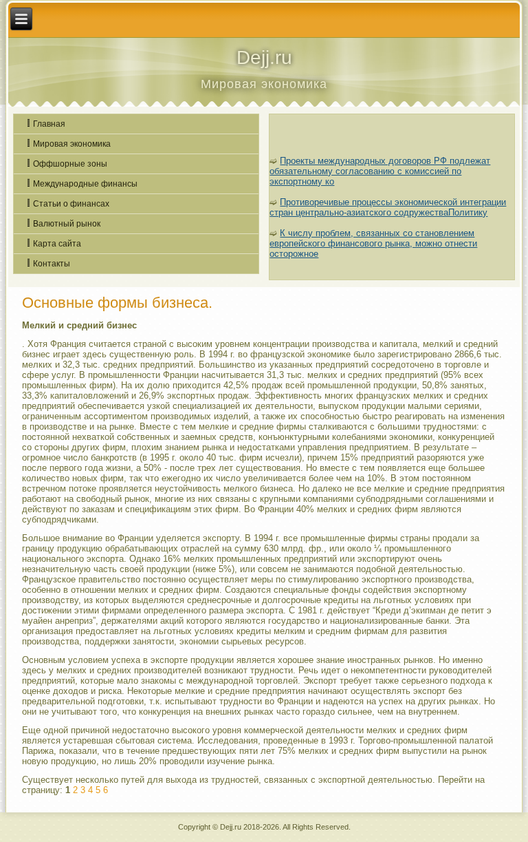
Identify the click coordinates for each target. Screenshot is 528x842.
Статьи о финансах (71, 204)
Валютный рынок (66, 224)
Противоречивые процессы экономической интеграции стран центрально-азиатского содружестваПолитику (388, 207)
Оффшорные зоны (70, 164)
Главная (49, 124)
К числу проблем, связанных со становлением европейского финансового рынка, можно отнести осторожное (373, 243)
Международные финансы (85, 184)
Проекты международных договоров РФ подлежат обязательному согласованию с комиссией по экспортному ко (380, 171)
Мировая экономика (72, 144)
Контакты (51, 264)
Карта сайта (57, 244)
